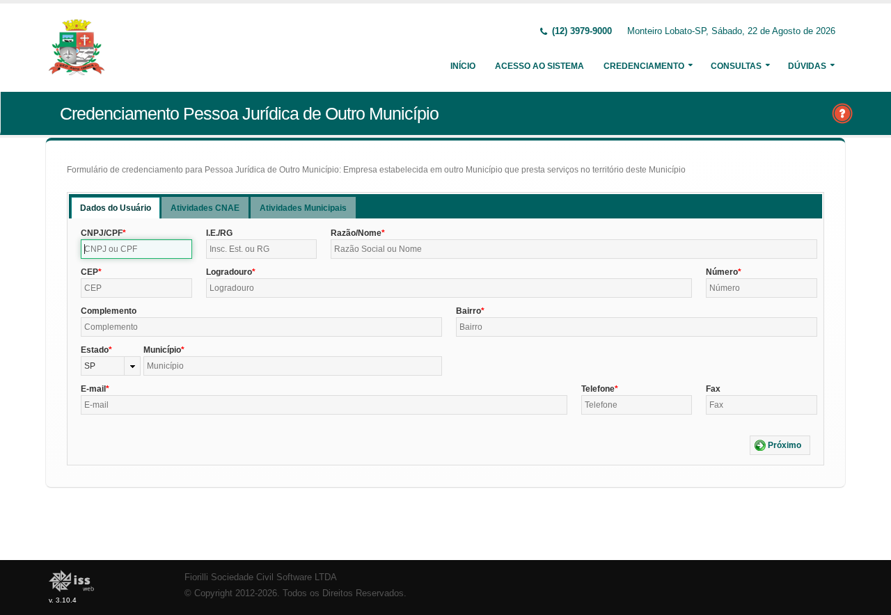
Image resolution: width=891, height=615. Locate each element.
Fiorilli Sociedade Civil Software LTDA (260, 577)
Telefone (598, 389)
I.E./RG (219, 233)
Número (722, 272)
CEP (89, 272)
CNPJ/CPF (102, 233)
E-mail (93, 389)
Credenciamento (644, 66)
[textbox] (136, 249)
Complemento (108, 311)
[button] (780, 445)
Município (162, 350)
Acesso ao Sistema (539, 66)
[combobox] (111, 366)
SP (89, 366)
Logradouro (229, 272)
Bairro (468, 311)
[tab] (115, 207)
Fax (713, 389)
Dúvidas (807, 66)
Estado (95, 350)
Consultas (736, 66)
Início (462, 66)
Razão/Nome (356, 233)
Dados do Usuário (115, 208)
